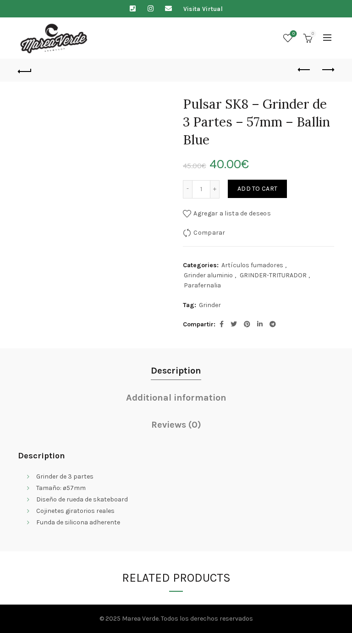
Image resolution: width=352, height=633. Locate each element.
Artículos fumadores (252, 265)
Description (176, 370)
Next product (327, 70)
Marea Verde (140, 618)
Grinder (210, 305)
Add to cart (257, 189)
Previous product (304, 70)
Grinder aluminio (208, 275)
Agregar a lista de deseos (232, 213)
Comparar (209, 232)
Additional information (176, 397)
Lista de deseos (293, 33)
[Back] (24, 70)
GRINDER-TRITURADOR (273, 275)
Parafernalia (202, 285)
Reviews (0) (176, 424)
